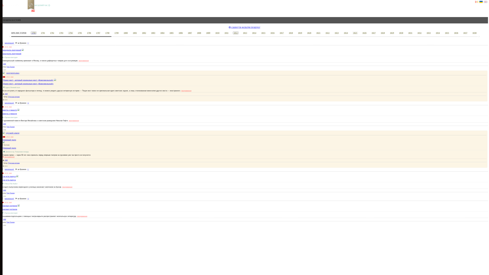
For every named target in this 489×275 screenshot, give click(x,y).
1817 (282, 33)
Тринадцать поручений (11, 54)
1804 (162, 33)
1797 (98, 33)
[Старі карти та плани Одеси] (16, 11)
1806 (181, 33)
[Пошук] (33, 11)
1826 (364, 33)
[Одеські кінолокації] (24, 11)
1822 (327, 33)
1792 (52, 33)
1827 (374, 33)
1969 (4, 64)
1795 (80, 33)
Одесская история (14, 97)
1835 (447, 33)
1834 (438, 33)
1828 (383, 33)
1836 (456, 33)
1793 (61, 33)
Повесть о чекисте (9, 114)
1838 (474, 33)
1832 (419, 33)
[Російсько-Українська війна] (11, 11)
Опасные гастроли (9, 209)
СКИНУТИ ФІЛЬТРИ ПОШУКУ (245, 27)
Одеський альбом (12, 133)
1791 (43, 33)
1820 (309, 33)
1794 (71, 33)
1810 (217, 33)
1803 (153, 33)
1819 (300, 33)
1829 (392, 33)
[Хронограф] (7, 11)
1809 (208, 33)
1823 (337, 33)
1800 (126, 33)
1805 (171, 33)
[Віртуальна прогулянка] (29, 11)
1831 (410, 33)
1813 (245, 33)
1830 (401, 33)
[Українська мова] (481, 2)
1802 (144, 33)
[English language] (486, 2)
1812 (236, 33)
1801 (135, 33)
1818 (291, 33)
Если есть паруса (8, 180)
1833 (429, 33)
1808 (199, 33)
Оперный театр (9, 148)
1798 (107, 33)
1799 (116, 33)
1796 (89, 33)
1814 (254, 33)
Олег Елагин (10, 67)
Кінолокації (9, 43)
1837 (465, 33)
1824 (346, 33)
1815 (263, 33)
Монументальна (12, 73)
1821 (318, 33)
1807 (190, 33)
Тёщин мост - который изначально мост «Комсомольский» (28, 84)
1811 (226, 33)
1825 (355, 33)
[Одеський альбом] (20, 11)
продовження (84, 61)
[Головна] (3, 11)
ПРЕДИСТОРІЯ (18, 33)
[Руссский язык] (477, 2)
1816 (272, 33)
